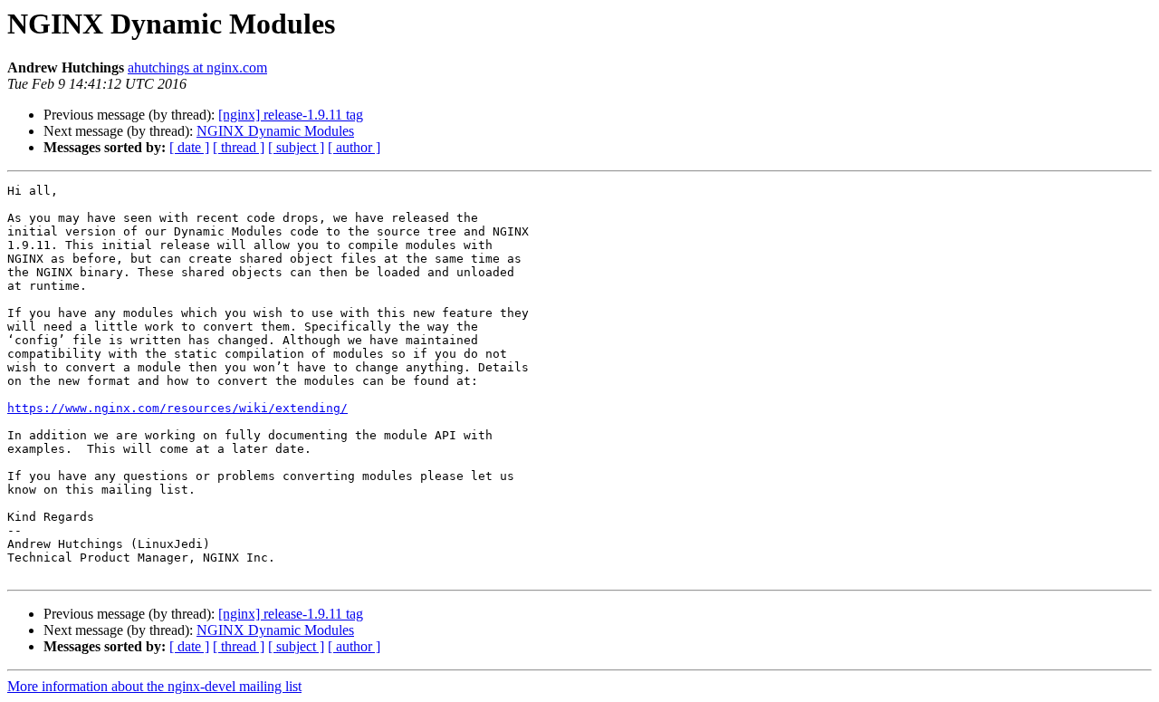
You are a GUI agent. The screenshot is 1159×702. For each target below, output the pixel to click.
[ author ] (354, 147)
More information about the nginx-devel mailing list (154, 686)
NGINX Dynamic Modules (275, 131)
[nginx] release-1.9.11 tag (290, 114)
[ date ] (189, 147)
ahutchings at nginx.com (197, 67)
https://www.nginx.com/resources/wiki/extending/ (177, 408)
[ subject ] (296, 147)
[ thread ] (238, 147)
